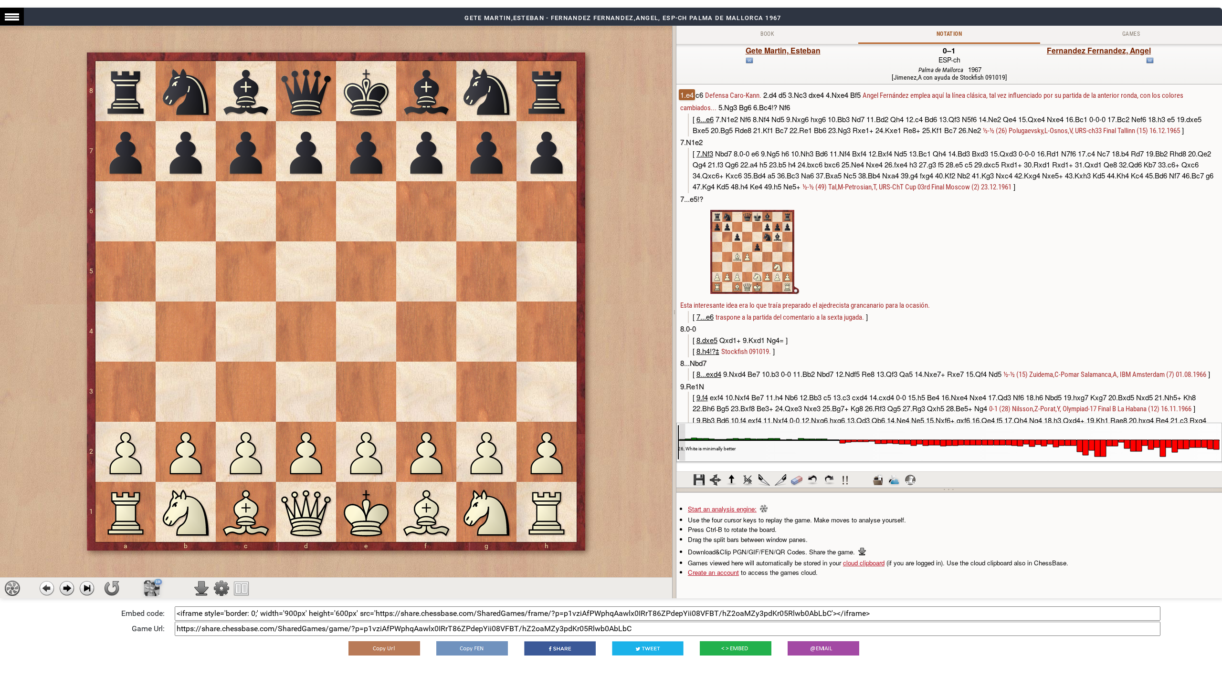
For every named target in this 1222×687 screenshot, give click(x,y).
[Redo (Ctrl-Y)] (829, 480)
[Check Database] (878, 480)
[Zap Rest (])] (780, 480)
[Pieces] (221, 588)
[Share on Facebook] (560, 648)
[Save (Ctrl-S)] (699, 480)
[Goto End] (87, 588)
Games (1131, 34)
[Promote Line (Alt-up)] (731, 480)
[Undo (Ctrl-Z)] (813, 480)
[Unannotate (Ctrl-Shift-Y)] (796, 480)
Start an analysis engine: (722, 508)
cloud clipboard (864, 562)
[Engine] (12, 588)
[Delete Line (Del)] (748, 480)
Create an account (713, 572)
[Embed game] (735, 648)
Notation (949, 34)
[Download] (201, 588)
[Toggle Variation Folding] (715, 480)
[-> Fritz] (910, 480)
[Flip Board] (111, 588)
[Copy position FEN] (472, 648)
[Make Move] (66, 588)
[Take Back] (46, 588)
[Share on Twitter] (648, 648)
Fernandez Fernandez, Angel (1099, 50)
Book (767, 34)
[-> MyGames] (894, 480)
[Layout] (241, 588)
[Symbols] (845, 480)
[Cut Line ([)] (764, 480)
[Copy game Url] (384, 648)
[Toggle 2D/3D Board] (152, 588)
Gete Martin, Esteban (783, 50)
